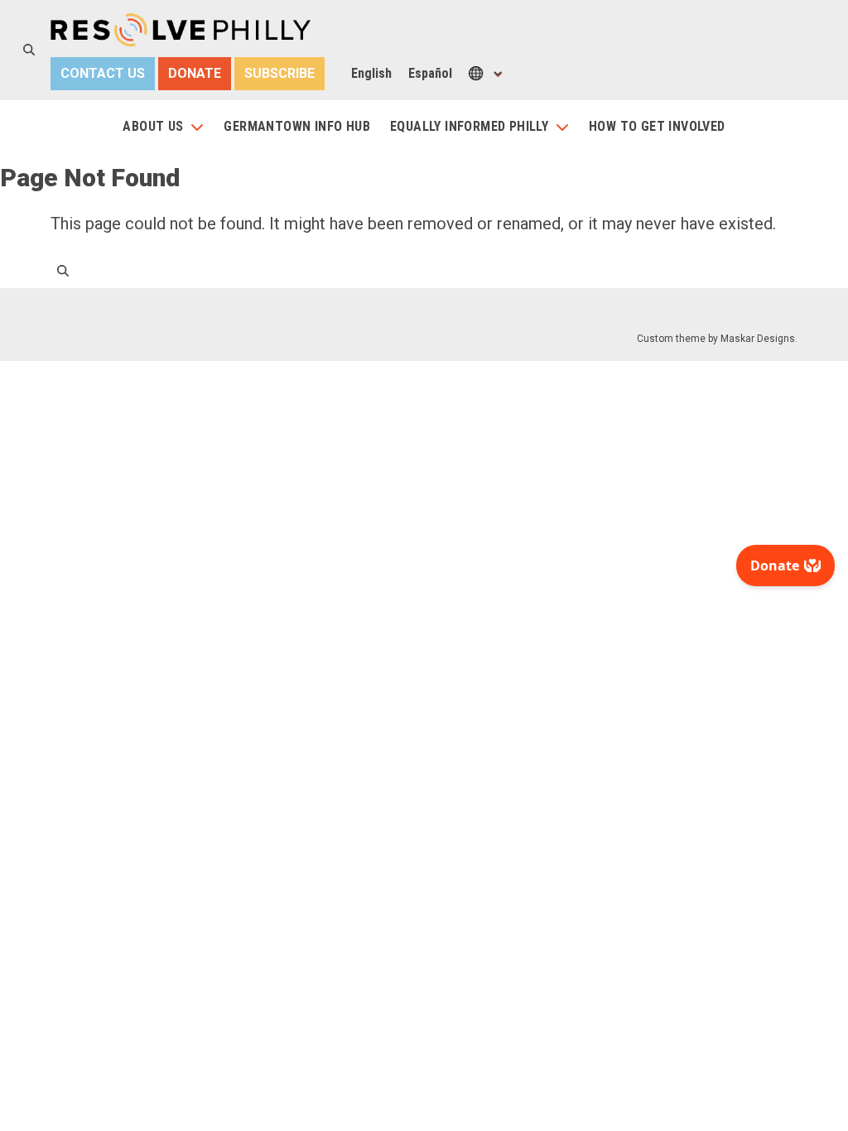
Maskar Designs (757, 338)
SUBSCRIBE (279, 73)
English (371, 73)
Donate (194, 73)
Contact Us (102, 73)
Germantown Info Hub (297, 126)
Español (430, 73)
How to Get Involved (657, 126)
